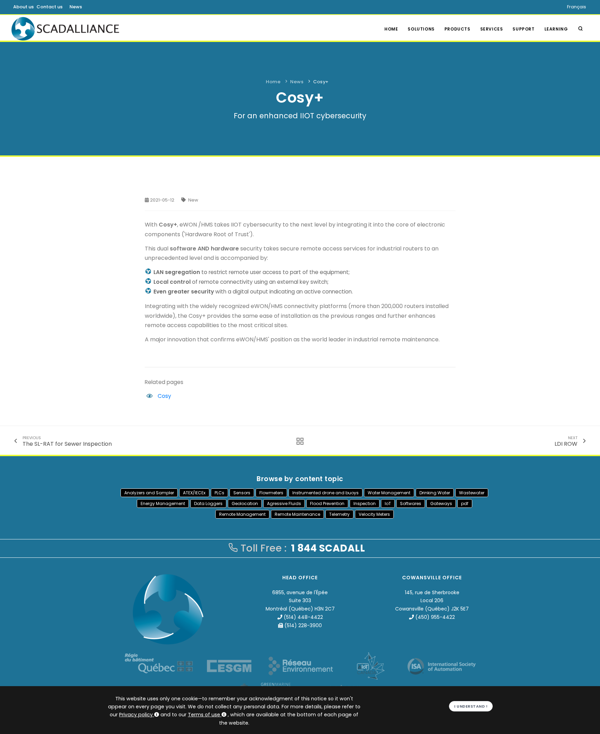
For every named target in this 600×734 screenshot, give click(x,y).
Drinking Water (434, 493)
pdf (464, 503)
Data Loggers (208, 503)
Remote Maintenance (297, 514)
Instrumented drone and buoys (325, 493)
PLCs (219, 493)
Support (523, 29)
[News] (298, 441)
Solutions (421, 29)
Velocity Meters (374, 514)
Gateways (441, 503)
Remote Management (242, 514)
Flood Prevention (327, 503)
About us (23, 6)
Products (457, 29)
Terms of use (204, 714)
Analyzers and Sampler (149, 493)
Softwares (410, 503)
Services (491, 29)
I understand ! (471, 706)
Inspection (364, 503)
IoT (388, 503)
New (193, 200)
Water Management (389, 493)
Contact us (49, 6)
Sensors (241, 493)
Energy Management (163, 503)
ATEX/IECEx (194, 493)
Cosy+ (321, 81)
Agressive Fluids (284, 503)
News (75, 6)
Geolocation (245, 503)
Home (391, 29)
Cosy (164, 396)
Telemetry (339, 514)
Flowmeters (271, 493)
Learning (556, 29)
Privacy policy (136, 714)
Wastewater (471, 493)
